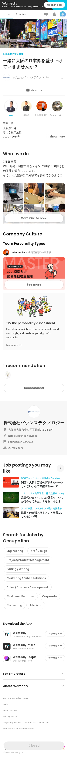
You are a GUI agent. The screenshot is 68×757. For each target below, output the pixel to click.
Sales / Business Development (27, 587)
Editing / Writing (18, 569)
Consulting (14, 605)
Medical (35, 605)
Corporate (49, 596)
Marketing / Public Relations (26, 578)
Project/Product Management (28, 560)
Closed (34, 745)
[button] (35, 623)
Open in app (54, 4)
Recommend (34, 388)
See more (34, 284)
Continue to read (34, 218)
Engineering (15, 551)
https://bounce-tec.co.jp (22, 435)
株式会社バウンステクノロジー (34, 423)
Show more (57, 136)
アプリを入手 (55, 633)
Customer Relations (21, 596)
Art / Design (39, 551)
